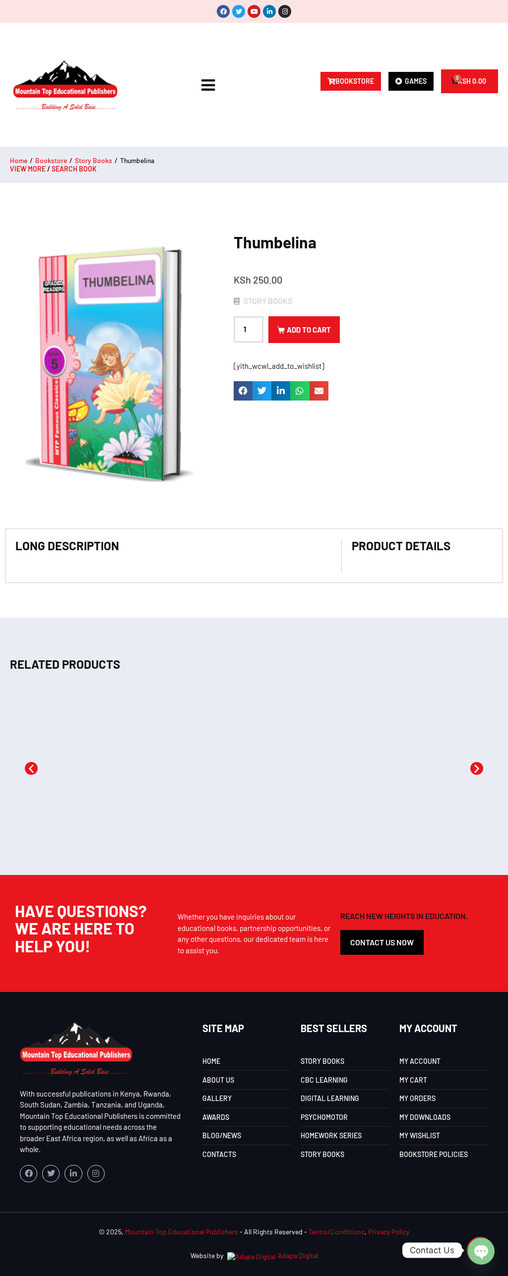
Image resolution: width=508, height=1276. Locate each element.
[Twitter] (238, 11)
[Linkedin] (269, 11)
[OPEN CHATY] (480, 1250)
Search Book (74, 169)
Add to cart (309, 329)
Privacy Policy (388, 1231)
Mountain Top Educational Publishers (181, 1231)
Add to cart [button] (52, 811)
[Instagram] (284, 11)
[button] (243, 390)
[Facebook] (223, 11)
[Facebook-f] (28, 1173)
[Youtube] (254, 11)
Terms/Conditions (337, 1231)
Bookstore (51, 160)
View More (28, 169)
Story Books (93, 160)
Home (18, 160)
